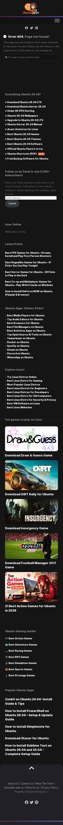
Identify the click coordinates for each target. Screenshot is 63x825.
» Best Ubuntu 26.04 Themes (23, 139)
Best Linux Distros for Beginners (27, 388)
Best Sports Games (20, 669)
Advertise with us (14, 787)
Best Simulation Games (23, 663)
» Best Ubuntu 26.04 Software (23, 143)
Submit (12, 203)
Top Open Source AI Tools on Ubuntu (29, 334)
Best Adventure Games (23, 644)
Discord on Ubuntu (18, 353)
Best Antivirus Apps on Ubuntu (26, 330)
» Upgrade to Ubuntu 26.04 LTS (24, 120)
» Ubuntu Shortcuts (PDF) (24, 153)
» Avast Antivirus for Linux (21, 129)
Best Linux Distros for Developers (28, 392)
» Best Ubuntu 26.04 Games (22, 134)
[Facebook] (26, 28)
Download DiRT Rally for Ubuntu (29, 494)
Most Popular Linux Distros (23, 384)
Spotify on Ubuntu (18, 345)
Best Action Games (20, 638)
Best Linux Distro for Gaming (24, 380)
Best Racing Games (20, 650)
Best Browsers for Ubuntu (23, 323)
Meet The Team (44, 783)
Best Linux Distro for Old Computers (29, 395)
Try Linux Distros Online (21, 376)
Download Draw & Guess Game (28, 455)
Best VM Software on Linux (23, 403)
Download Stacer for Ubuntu (27, 738)
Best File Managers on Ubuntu (25, 326)
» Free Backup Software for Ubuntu (26, 158)
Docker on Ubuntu (18, 342)
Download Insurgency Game (26, 528)
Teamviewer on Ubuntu (21, 338)
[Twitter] (31, 28)
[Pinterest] (36, 28)
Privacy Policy (49, 787)
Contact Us (27, 783)
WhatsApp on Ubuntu (20, 357)
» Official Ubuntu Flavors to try (24, 148)
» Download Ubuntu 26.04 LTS (23, 102)
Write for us (32, 787)
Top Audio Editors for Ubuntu (25, 319)
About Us (13, 783)
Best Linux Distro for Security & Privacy (31, 399)
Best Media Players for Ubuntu (25, 315)
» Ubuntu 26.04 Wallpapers (21, 115)
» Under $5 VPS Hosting (19, 110)
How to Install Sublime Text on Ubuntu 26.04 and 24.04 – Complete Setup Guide (28, 750)
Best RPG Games (19, 657)
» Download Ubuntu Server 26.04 (25, 106)
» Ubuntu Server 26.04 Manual (23, 124)
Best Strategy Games (22, 675)
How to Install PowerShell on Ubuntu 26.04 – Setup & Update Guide (29, 715)
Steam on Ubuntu (17, 349)
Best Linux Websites (19, 407)
